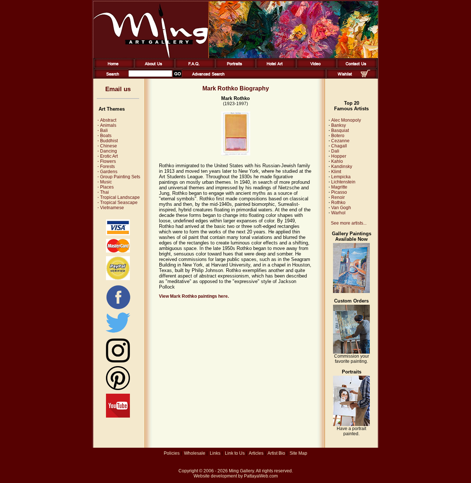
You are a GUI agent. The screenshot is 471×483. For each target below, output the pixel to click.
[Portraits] (234, 66)
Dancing (107, 151)
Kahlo (337, 161)
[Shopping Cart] (365, 75)
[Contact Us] (355, 66)
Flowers (107, 161)
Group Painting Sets (119, 176)
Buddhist (108, 140)
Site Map (298, 453)
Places (106, 187)
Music (105, 182)
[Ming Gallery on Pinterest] (118, 388)
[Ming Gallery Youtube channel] (118, 416)
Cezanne (340, 140)
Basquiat (340, 130)
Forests (106, 166)
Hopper (338, 156)
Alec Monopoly (346, 120)
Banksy (338, 125)
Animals (107, 125)
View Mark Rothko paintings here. (194, 296)
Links (215, 453)
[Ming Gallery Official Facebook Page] (118, 308)
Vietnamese (111, 207)
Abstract (107, 120)
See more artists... (348, 223)
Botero (337, 135)
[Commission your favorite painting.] (351, 352)
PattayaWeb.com (261, 476)
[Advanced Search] (208, 77)
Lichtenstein (343, 182)
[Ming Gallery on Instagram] (118, 361)
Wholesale (194, 453)
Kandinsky (341, 166)
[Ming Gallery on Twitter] (118, 333)
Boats (104, 135)
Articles (256, 453)
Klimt (336, 171)
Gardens (107, 171)
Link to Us (235, 453)
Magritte (339, 187)
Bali (103, 130)
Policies (172, 453)
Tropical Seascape (118, 202)
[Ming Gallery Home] (112, 66)
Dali (335, 151)
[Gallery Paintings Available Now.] (351, 291)
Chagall (339, 146)
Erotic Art (108, 156)
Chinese (107, 146)
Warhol (338, 212)
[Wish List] (345, 77)
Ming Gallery (241, 470)
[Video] (315, 66)
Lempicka (341, 176)
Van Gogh (341, 207)
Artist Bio (276, 453)
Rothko (338, 202)
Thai (103, 192)
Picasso (339, 192)
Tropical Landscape (119, 197)
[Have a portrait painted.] (351, 424)
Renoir (338, 197)
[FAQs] (193, 66)
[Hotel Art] (274, 66)
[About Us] (153, 66)
